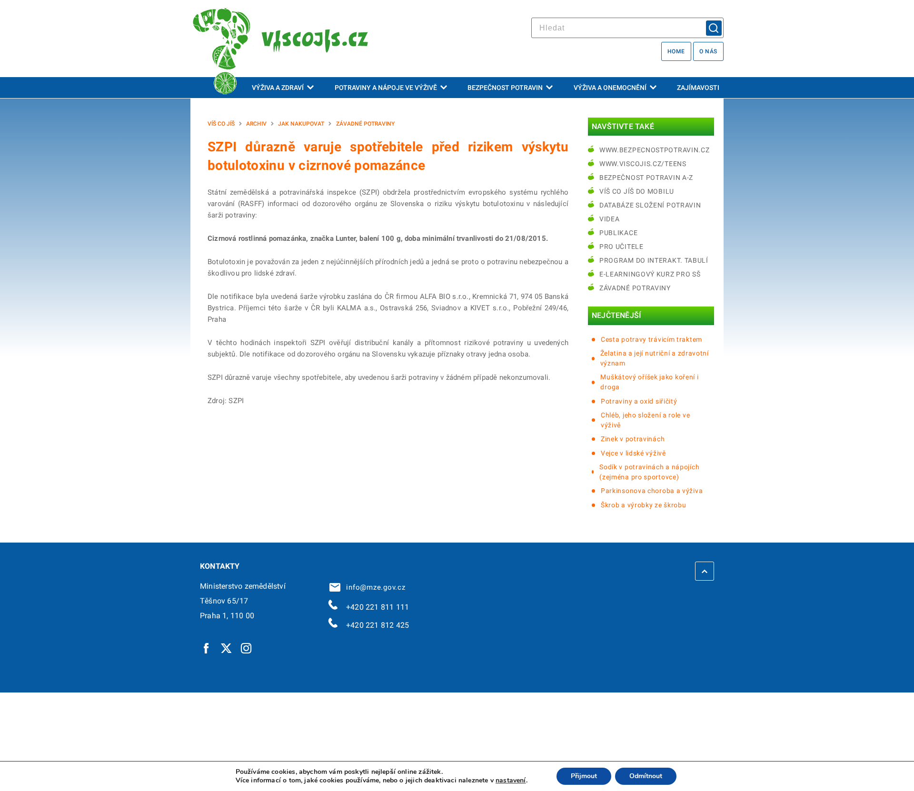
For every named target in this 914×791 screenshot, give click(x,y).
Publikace (618, 233)
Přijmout (584, 776)
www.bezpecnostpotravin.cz (654, 150)
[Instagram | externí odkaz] (246, 647)
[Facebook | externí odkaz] (206, 647)
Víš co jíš (221, 123)
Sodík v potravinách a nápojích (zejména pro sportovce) (649, 472)
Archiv (256, 123)
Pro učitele (621, 246)
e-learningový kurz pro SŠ (650, 274)
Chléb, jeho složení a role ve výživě (645, 420)
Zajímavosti (698, 87)
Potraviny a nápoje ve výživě (386, 87)
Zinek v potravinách (633, 439)
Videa (609, 219)
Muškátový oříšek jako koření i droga (649, 382)
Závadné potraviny (365, 123)
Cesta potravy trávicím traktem (651, 339)
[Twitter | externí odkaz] (226, 647)
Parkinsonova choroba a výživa (652, 490)
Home (676, 51)
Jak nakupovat (301, 123)
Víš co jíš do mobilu (636, 191)
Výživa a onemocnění (610, 87)
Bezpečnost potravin (505, 87)
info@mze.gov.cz (374, 587)
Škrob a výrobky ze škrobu (643, 505)
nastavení (511, 780)
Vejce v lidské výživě (633, 453)
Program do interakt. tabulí (653, 260)
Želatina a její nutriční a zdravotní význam (654, 358)
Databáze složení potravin (650, 205)
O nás (708, 51)
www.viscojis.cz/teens (642, 164)
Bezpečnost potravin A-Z (646, 177)
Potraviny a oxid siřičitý (639, 401)
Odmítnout (645, 776)
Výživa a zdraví (278, 87)
